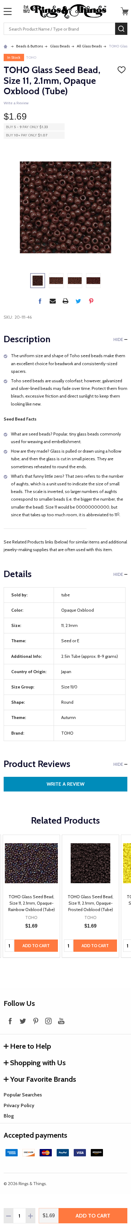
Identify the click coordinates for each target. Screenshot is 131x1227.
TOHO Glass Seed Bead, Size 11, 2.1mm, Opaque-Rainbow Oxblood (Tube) (31, 903)
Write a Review (16, 103)
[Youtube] (61, 1020)
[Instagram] (48, 1020)
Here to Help (30, 1046)
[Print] (65, 300)
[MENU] (8, 11)
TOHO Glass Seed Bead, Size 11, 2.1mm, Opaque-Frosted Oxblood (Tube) (90, 903)
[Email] (52, 300)
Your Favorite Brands (43, 1079)
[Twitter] (78, 300)
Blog (9, 1116)
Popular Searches (23, 1095)
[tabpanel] (31, 896)
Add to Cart (93, 1215)
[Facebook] (39, 300)
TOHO (31, 57)
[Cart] (124, 11)
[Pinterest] (91, 300)
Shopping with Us (38, 1062)
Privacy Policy (19, 1105)
